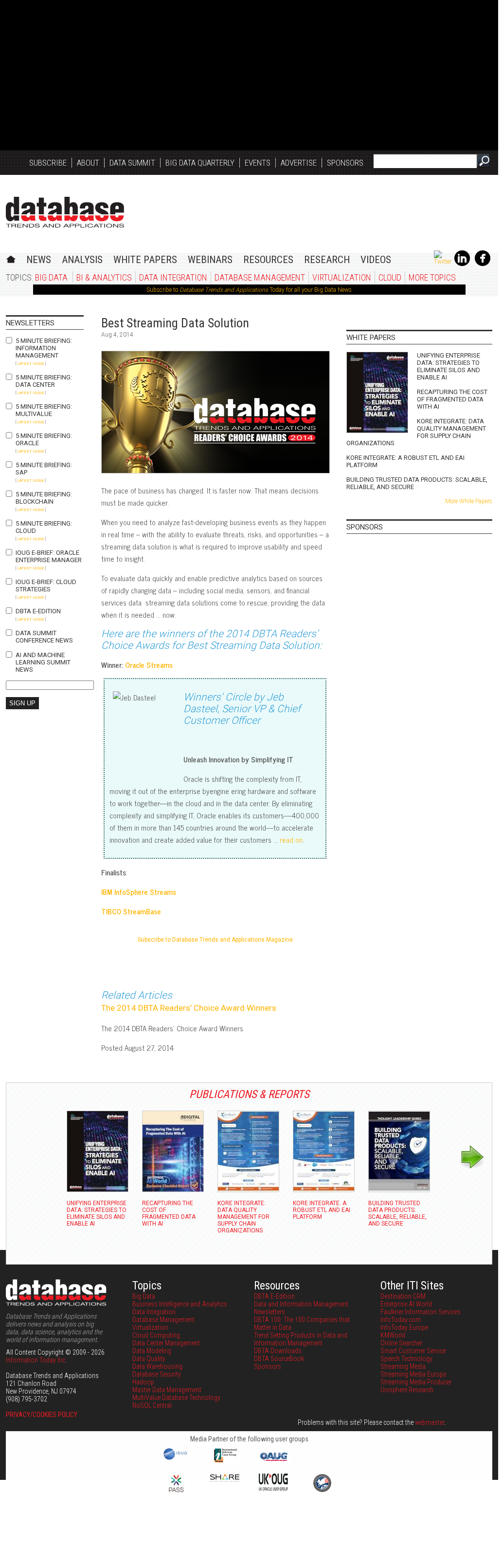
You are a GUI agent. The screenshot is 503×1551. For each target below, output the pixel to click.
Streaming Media (403, 1366)
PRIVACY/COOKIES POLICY (41, 1415)
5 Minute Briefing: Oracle (44, 439)
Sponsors (345, 163)
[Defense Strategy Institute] (322, 1490)
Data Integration (173, 277)
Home (11, 258)
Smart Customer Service (413, 1351)
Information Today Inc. (36, 1360)
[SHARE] (224, 1479)
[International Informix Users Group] (225, 1461)
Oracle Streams (149, 665)
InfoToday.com (400, 1320)
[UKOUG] (273, 1488)
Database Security (156, 1374)
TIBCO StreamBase (131, 911)
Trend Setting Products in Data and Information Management (300, 1339)
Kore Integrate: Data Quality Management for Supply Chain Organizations (416, 432)
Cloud (389, 277)
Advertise (299, 163)
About (88, 163)
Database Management (260, 277)
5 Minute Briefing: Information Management (44, 348)
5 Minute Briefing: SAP (44, 468)
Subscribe (48, 163)
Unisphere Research (406, 1390)
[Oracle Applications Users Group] (273, 1461)
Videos (375, 259)
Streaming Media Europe (413, 1374)
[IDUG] (176, 1459)
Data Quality (148, 1358)
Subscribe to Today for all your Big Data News (249, 289)
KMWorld (392, 1335)
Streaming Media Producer (415, 1382)
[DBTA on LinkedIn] (462, 264)
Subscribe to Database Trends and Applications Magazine (215, 939)
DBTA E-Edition (38, 611)
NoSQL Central (152, 1405)
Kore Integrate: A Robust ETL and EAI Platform (405, 461)
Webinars (210, 259)
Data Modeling (151, 1351)
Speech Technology (406, 1358)
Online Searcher (401, 1343)
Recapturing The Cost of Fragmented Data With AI (452, 399)
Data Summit (132, 163)
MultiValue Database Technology (176, 1397)
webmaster (429, 1422)
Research (327, 259)
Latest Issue (30, 363)
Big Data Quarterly (199, 163)
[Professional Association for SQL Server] (176, 1493)
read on (291, 839)
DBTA (65, 212)
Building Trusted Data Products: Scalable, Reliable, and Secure (416, 483)
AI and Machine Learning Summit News (43, 662)
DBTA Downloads (278, 1351)
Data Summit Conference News (44, 636)
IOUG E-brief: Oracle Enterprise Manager (49, 556)
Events (257, 163)
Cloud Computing (156, 1335)
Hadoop (143, 1382)
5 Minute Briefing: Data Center (44, 381)
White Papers (145, 259)
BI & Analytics (104, 277)
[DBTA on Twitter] (442, 261)
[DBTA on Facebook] (482, 264)
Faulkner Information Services (420, 1312)
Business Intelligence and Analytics (179, 1304)
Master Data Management (166, 1390)
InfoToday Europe (404, 1327)
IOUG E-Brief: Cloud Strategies (46, 585)
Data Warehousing (157, 1366)
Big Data (51, 277)
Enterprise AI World (406, 1304)
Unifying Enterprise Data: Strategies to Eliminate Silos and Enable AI (448, 366)
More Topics (432, 277)
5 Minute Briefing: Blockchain (44, 498)
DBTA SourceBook (279, 1358)
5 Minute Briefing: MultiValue (44, 410)
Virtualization (341, 277)
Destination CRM (403, 1296)
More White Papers (468, 501)
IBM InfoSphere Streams (138, 892)
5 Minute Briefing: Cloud (44, 527)
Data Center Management (166, 1343)
